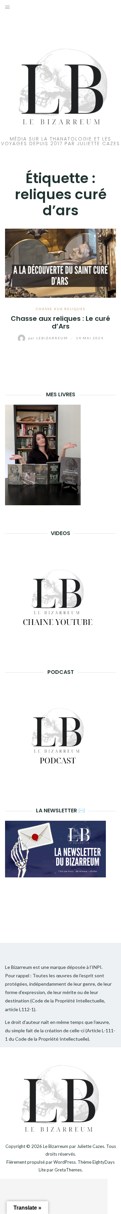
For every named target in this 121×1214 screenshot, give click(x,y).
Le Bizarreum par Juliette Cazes (73, 1146)
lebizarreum (48, 338)
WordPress (64, 1162)
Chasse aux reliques (60, 309)
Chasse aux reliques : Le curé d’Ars (60, 322)
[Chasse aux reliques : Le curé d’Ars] (60, 262)
